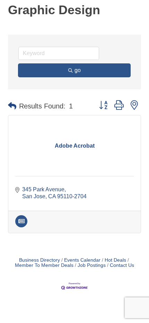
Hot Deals (115, 260)
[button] (12, 106)
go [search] (77, 70)
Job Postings (92, 265)
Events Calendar (82, 260)
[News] (21, 225)
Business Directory (39, 260)
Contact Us (122, 265)
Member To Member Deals (44, 265)
